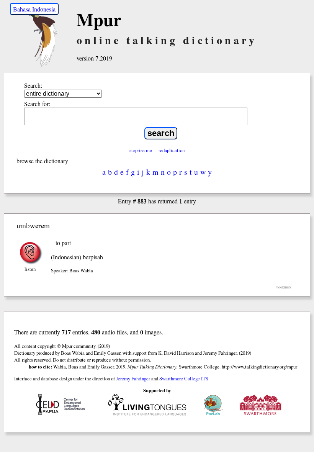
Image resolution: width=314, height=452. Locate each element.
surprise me (140, 150)
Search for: (37, 104)
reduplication (172, 150)
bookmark (283, 287)
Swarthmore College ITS (183, 378)
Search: (33, 85)
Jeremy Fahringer (133, 378)
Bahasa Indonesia (34, 9)
